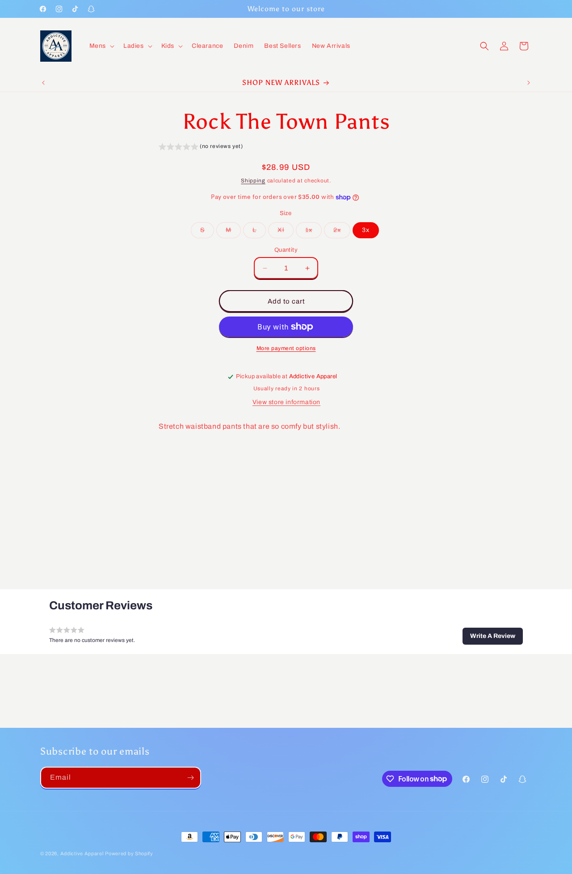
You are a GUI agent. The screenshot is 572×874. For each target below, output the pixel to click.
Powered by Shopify (129, 853)
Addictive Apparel (82, 853)
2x (341, 232)
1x (313, 232)
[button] (101, 46)
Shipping (253, 180)
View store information (286, 402)
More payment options (286, 348)
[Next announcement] (528, 82)
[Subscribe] (190, 778)
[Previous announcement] (43, 82)
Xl (286, 232)
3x (366, 230)
